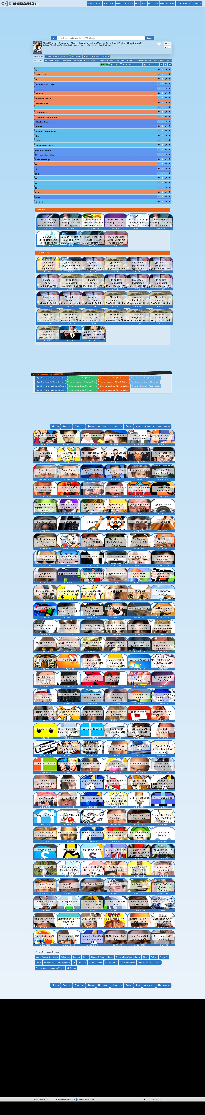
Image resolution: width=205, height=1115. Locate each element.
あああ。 (37, 174)
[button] (159, 44)
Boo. (36, 79)
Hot (106, 3)
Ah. (35, 70)
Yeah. (36, 164)
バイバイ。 (38, 193)
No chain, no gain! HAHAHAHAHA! (45, 117)
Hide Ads (187, 3)
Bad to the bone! (40, 75)
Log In (196, 3)
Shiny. (36, 136)
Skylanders (65, 56)
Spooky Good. (39, 141)
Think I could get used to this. (44, 155)
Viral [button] (57, 426)
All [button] (139, 426)
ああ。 (36, 169)
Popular (120, 3)
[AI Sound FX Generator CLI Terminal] (53, 1099)
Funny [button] (67, 426)
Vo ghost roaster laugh (42, 160)
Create (154, 3)
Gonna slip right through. (42, 98)
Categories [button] (165, 426)
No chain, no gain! (40, 112)
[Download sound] (162, 69)
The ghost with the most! (42, 150)
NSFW (149, 426)
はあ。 (36, 183)
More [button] (178, 3)
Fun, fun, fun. (38, 89)
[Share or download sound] (159, 69)
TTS (138, 3)
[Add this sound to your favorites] (169, 69)
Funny (99, 3)
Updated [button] (104, 426)
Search (92, 3)
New (145, 3)
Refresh (116, 65)
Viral (113, 3)
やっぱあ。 (38, 197)
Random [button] (118, 426)
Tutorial (105, 65)
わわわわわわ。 (39, 202)
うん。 (36, 178)
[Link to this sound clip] (166, 69)
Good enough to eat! (41, 103)
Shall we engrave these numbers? (45, 131)
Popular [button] (80, 426)
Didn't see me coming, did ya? (44, 84)
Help (173, 3)
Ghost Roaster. (39, 94)
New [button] (92, 426)
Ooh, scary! (38, 127)
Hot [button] (129, 426)
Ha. (35, 108)
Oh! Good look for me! (41, 122)
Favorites (165, 3)
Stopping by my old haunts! (43, 145)
